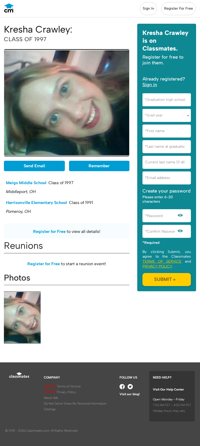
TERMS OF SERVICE (162, 261)
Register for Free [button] (49, 231)
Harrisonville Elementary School (36, 202)
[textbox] (166, 99)
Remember (99, 165)
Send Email (34, 165)
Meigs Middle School (26, 182)
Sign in (149, 85)
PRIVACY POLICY (157, 266)
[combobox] (166, 99)
